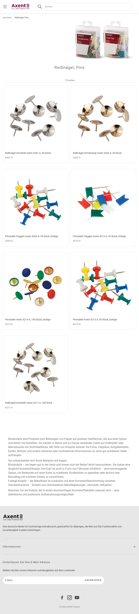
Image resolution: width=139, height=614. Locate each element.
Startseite (7, 17)
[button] (83, 6)
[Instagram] (69, 597)
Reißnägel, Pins (22, 17)
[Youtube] (77, 597)
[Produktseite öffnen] (35, 118)
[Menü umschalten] (5, 6)
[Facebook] (62, 597)
